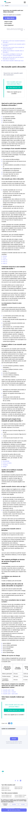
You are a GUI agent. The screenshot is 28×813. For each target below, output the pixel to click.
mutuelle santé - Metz (8, 690)
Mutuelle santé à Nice (5, 788)
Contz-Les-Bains (7, 463)
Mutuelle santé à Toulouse (6, 790)
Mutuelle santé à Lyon (5, 787)
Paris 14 (5, 261)
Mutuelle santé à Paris (19, 787)
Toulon (4, 258)
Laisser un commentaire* (8, 728)
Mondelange (6, 461)
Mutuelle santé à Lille (18, 788)
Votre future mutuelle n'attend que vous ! (13, 60)
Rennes (5, 256)
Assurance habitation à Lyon (7, 795)
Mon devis (10, 18)
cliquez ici (20, 743)
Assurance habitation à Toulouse (20, 795)
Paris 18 (5, 259)
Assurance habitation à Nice (7, 796)
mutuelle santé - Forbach (9, 692)
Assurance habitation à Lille (19, 796)
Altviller (5, 466)
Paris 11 (5, 263)
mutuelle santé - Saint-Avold (10, 693)
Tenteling (5, 464)
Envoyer (14, 738)
